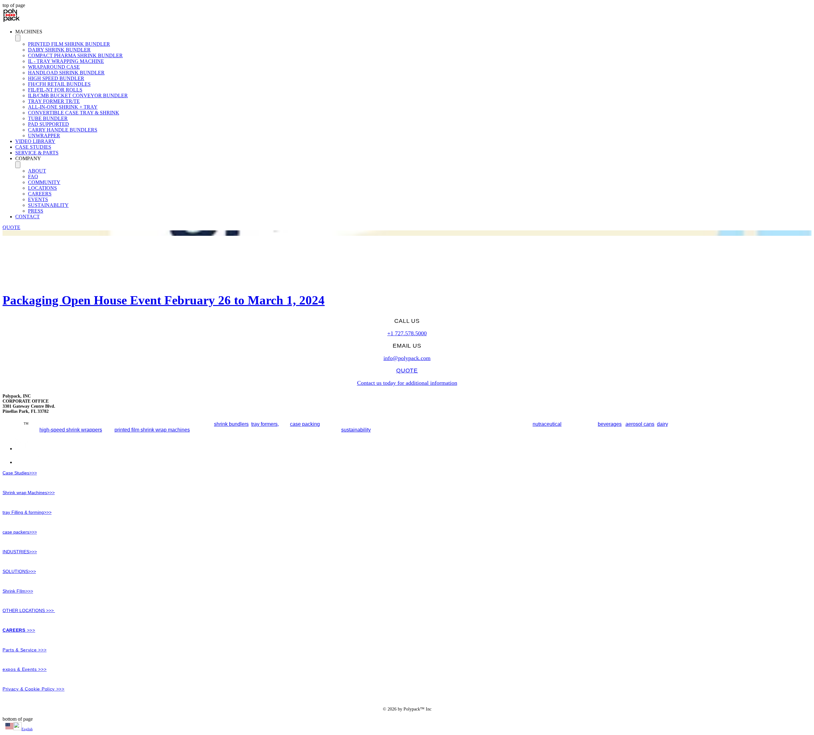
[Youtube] (27, 462)
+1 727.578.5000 (407, 333)
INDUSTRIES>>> (20, 551)
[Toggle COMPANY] (17, 164)
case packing (305, 424)
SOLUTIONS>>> (19, 571)
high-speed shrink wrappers (70, 429)
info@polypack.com (407, 358)
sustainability (356, 429)
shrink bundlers (231, 424)
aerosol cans (639, 424)
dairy (662, 424)
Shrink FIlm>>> (18, 591)
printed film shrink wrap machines (152, 429)
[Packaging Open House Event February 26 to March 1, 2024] (407, 233)
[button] (413, 32)
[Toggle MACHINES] (17, 38)
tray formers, (265, 424)
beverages (610, 424)
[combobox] (407, 727)
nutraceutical (547, 424)
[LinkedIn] (21, 448)
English (27, 729)
